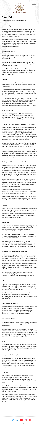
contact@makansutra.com (24, 272)
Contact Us (29, 423)
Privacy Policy (23, 423)
